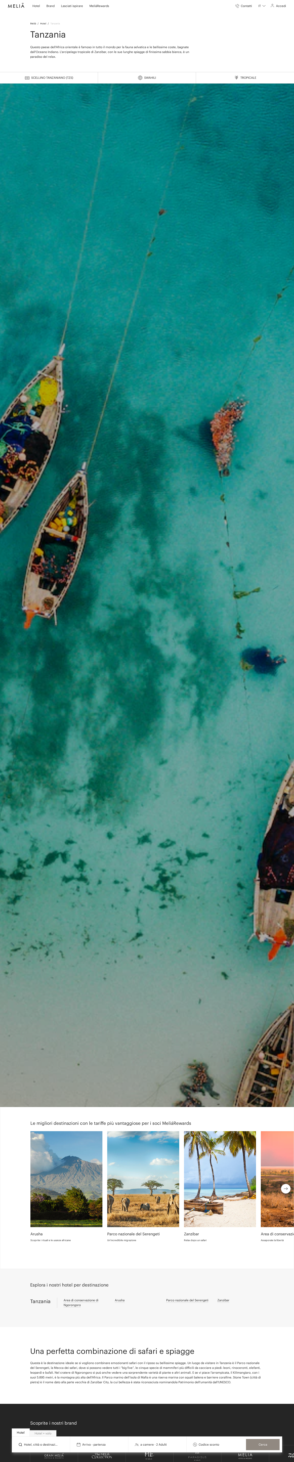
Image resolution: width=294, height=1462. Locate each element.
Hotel (43, 23)
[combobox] (262, 6)
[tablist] (147, 1433)
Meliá (33, 23)
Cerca (263, 1444)
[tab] (21, 1432)
